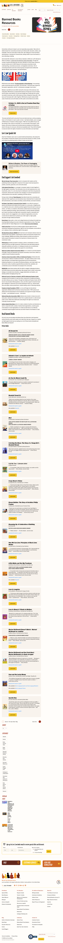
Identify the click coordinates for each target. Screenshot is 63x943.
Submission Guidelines (37, 895)
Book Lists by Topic (4, 743)
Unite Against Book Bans (11, 37)
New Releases (5, 895)
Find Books (4, 9)
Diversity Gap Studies (4, 758)
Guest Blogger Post (4, 768)
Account (59, 5)
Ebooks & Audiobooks (6, 904)
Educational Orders (36, 922)
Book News (4, 748)
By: (15, 26)
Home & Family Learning (22, 901)
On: (6, 26)
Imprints (49, 902)
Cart (54, 5)
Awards (4, 736)
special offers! (34, 1)
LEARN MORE (12, 349)
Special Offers (5, 892)
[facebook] (14, 885)
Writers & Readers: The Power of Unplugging (23, 163)
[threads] (18, 885)
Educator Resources (5, 763)
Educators (4, 37)
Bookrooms (19, 911)
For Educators (14, 10)
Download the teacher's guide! (15, 343)
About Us (49, 890)
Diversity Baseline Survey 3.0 (53, 897)
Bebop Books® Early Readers (23, 909)
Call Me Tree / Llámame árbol (18, 463)
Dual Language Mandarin (33, 685)
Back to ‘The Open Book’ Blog (11, 721)
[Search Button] (59, 10)
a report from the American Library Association (21, 60)
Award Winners (5, 897)
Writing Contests (35, 892)
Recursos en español (21, 903)
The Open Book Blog (38, 852)
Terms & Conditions (6, 936)
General (4, 791)
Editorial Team (35, 897)
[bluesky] (20, 885)
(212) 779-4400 (7, 885)
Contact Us (34, 917)
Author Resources (36, 899)
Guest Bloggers (5, 929)
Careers (49, 906)
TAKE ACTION (12, 113)
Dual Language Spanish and (22, 685)
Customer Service (35, 920)
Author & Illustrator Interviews (8, 920)
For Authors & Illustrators (20, 10)
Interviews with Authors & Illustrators (5, 778)
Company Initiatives (51, 895)
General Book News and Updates (38, 850)
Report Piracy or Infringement (38, 902)
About (33, 9)
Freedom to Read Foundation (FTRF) (10, 288)
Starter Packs (20, 920)
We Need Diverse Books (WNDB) (9, 232)
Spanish (17, 346)
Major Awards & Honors (52, 899)
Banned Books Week (5, 33)
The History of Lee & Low (52, 892)
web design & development (6, 939)
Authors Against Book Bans (8, 304)
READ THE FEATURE (14, 171)
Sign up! (48, 851)
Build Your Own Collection (22, 926)
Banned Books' (12, 33)
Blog (36, 9)
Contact (28, 9)
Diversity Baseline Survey (4, 753)
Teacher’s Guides (20, 895)
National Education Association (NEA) (11, 296)
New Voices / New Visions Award (4, 785)
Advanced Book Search (56, 12)
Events (4, 739)
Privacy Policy (14, 936)
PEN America (5, 242)
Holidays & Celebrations (5, 772)
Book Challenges (23, 33)
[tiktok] (23, 885)
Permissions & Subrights (37, 924)
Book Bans (17, 33)
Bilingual (4, 899)
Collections (9, 9)
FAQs (33, 926)
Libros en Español (5, 902)
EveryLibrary (5, 220)
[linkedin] (25, 885)
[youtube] (21, 885)
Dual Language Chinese (21, 688)
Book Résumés (17, 197)
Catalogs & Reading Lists (22, 913)
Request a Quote (20, 892)
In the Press (49, 904)
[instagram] (16, 885)
